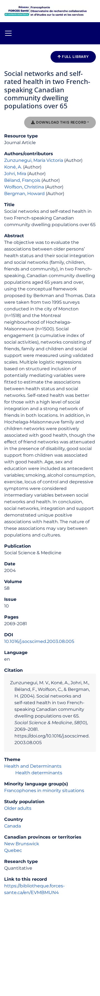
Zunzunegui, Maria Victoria (33, 160)
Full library (75, 57)
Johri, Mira (15, 173)
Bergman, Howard (24, 193)
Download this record (60, 122)
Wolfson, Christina (24, 187)
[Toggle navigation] (8, 33)
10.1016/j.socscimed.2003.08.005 (39, 641)
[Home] (46, 10)
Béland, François (22, 180)
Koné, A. (13, 167)
